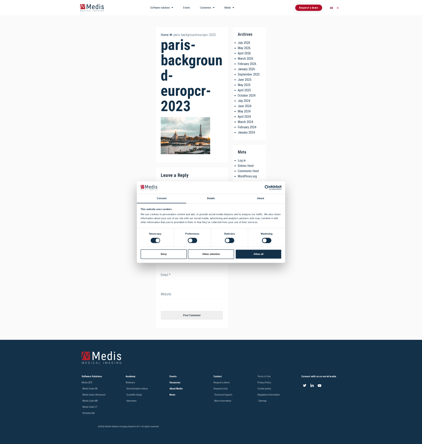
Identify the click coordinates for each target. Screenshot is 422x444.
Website (166, 294)
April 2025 (244, 90)
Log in (242, 160)
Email (165, 275)
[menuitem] (331, 7)
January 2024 (246, 132)
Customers (205, 7)
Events (186, 7)
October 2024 (247, 95)
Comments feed (248, 171)
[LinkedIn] (312, 385)
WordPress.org (247, 176)
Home (165, 35)
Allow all (258, 254)
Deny (164, 254)
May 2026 (244, 48)
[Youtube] (319, 385)
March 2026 (245, 59)
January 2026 (246, 69)
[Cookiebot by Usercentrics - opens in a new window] (267, 187)
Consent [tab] (161, 198)
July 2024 (244, 101)
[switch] (192, 240)
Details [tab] (211, 198)
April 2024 (244, 117)
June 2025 (244, 80)
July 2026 (244, 43)
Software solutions (160, 7)
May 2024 (244, 111)
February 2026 (247, 64)
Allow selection (211, 254)
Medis (227, 7)
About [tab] (260, 198)
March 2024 (245, 122)
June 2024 (244, 106)
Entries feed (246, 166)
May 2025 (244, 85)
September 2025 (249, 74)
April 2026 (244, 53)
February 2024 (247, 127)
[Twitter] (304, 385)
